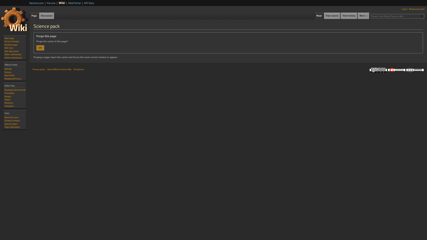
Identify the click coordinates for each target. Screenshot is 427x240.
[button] (364, 16)
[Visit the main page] (14, 19)
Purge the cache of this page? (52, 41)
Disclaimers (78, 69)
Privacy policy (39, 69)
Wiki (62, 2)
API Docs (89, 3)
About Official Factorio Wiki (59, 69)
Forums (51, 3)
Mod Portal (74, 3)
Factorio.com (36, 3)
